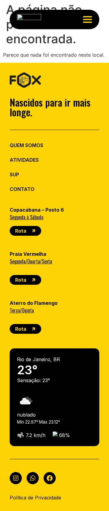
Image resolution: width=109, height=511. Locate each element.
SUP (14, 174)
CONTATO (22, 189)
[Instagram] (16, 478)
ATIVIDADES (24, 160)
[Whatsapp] (33, 478)
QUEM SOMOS (26, 145)
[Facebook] (50, 478)
